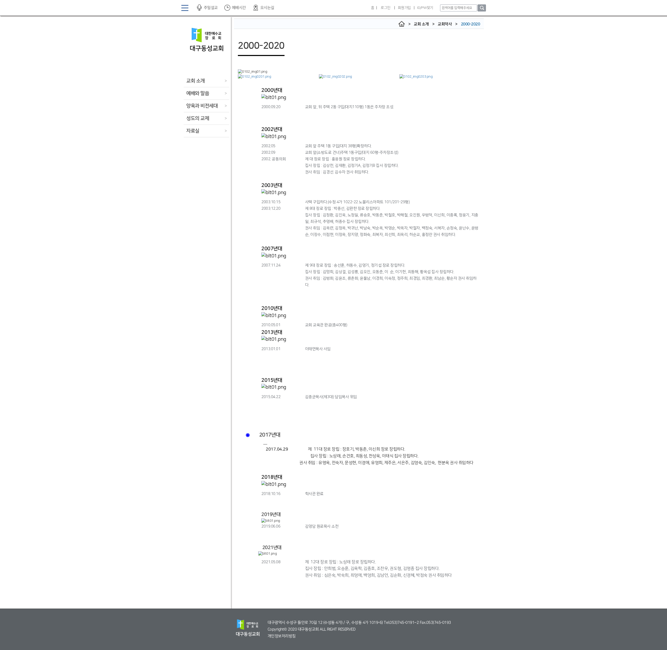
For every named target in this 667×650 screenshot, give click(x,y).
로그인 (385, 8)
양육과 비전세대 (202, 106)
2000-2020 (470, 24)
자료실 (192, 131)
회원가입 (404, 8)
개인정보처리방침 (282, 636)
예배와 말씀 (197, 93)
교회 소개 (195, 81)
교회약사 (445, 24)
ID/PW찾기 (425, 8)
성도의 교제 (197, 118)
